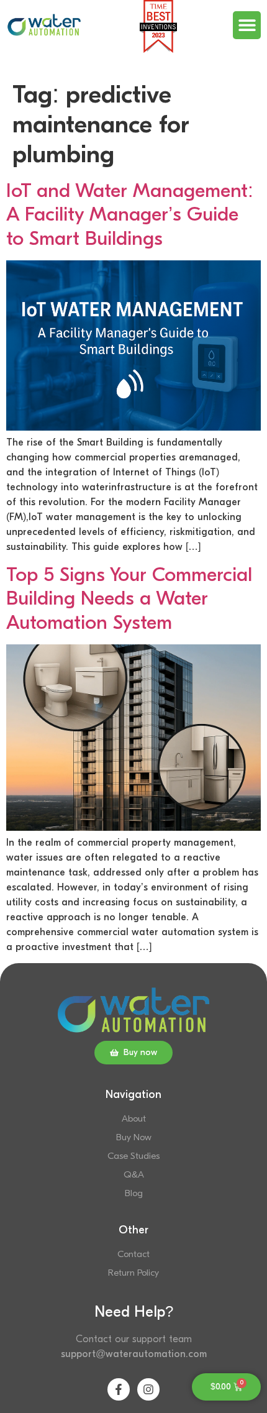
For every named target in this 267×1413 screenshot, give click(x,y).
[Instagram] (148, 1389)
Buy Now (134, 1137)
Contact (133, 1254)
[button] (247, 25)
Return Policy (133, 1273)
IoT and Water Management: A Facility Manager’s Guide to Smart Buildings (129, 214)
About (134, 1118)
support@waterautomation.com (134, 1354)
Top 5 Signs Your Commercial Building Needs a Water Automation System (129, 598)
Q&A (134, 1174)
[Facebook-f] (118, 1389)
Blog (134, 1193)
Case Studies (133, 1156)
